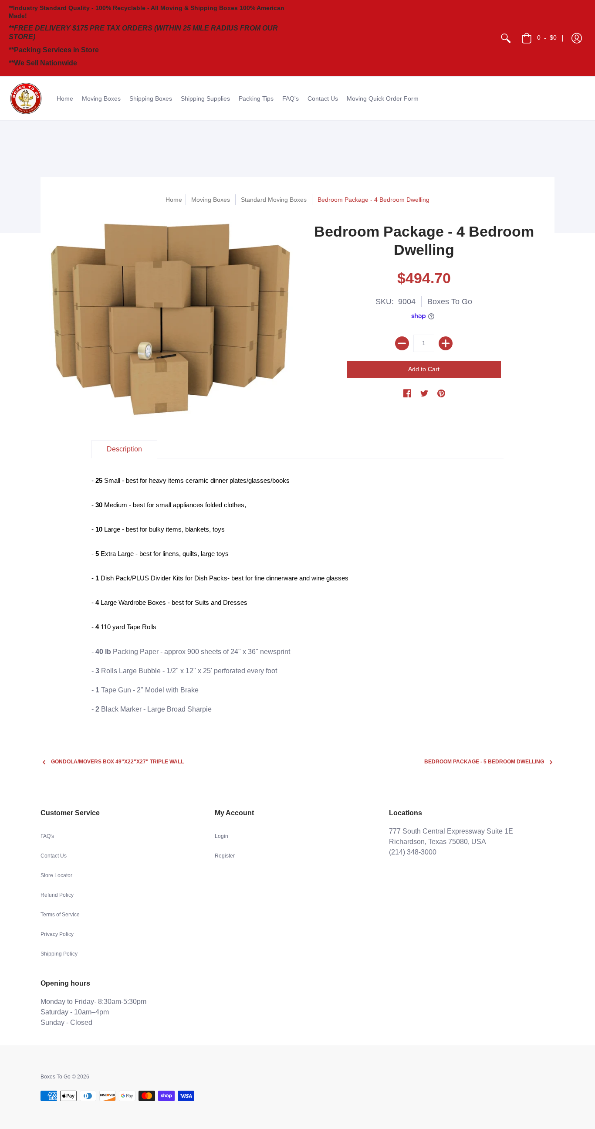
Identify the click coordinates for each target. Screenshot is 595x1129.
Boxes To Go (449, 301)
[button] (577, 38)
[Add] (446, 343)
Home (174, 199)
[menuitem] (505, 38)
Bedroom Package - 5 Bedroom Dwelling (484, 762)
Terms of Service (60, 915)
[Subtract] (402, 343)
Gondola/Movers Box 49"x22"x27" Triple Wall (117, 762)
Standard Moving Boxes (274, 199)
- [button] (547, 37)
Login (221, 836)
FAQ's (47, 836)
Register (225, 856)
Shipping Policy (59, 954)
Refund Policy (57, 895)
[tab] (124, 449)
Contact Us (54, 856)
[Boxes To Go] (26, 98)
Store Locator (56, 875)
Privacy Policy (57, 934)
